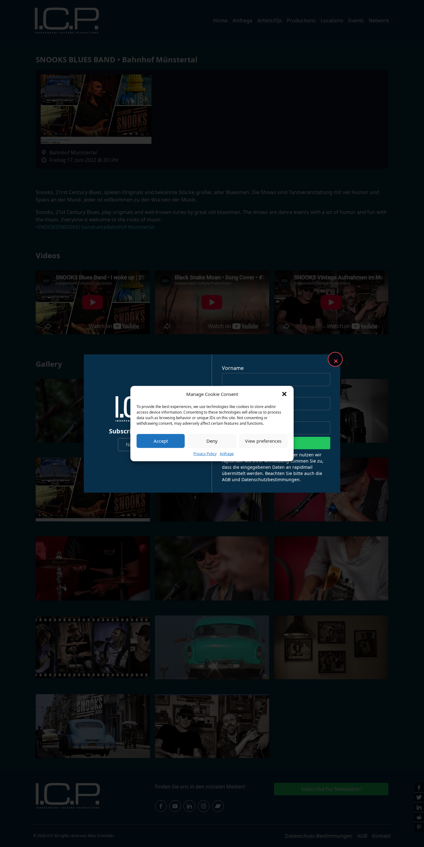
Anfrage (227, 453)
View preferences (263, 441)
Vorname (233, 368)
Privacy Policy (205, 453)
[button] (284, 394)
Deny (212, 441)
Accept (161, 441)
